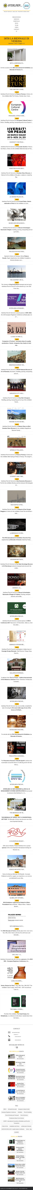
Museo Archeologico (16, 223)
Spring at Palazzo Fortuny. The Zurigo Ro (20, 1157)
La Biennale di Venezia (26, 1126)
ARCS (5, 1109)
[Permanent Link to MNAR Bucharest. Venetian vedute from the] (11, 1181)
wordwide (16, 1132)
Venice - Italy (29, 1129)
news (17, 65)
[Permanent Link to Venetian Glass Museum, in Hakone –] (11, 1086)
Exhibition (20, 1112)
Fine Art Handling (27, 1112)
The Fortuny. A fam (16, 89)
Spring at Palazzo (16, 450)
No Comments (20, 1058)
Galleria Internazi (16, 673)
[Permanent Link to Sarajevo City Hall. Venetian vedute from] (11, 1174)
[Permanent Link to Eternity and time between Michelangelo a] (11, 1150)
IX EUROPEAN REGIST (16, 841)
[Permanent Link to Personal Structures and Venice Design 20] (11, 1072)
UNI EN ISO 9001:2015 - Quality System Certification (13, 1129)
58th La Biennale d (16, 63)
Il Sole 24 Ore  (16, 336)
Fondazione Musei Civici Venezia (16, 1118)
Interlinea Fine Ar (16, 701)
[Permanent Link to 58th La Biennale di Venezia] (11, 1058)
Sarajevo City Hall (16, 393)
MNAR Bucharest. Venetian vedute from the (20, 1180)
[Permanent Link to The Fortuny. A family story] (11, 1065)
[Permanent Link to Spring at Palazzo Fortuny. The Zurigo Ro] (11, 1158)
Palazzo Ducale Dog (16, 251)
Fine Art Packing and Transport (12, 1115)
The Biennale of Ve (16, 812)
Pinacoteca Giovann (16, 756)
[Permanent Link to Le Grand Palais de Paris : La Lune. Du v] (11, 1093)
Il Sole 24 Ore (5, 1126)
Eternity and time (16, 476)
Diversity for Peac (16, 142)
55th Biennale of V (16, 926)
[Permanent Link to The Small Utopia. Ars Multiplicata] (11, 1143)
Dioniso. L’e (16, 588)
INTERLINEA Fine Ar (16, 616)
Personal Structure (16, 115)
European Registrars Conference (9, 1112)
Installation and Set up (14, 1126)
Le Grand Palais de (16, 197)
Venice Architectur (16, 869)
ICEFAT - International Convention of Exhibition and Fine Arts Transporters (16, 1122)
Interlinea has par (16, 729)
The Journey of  (16, 280)
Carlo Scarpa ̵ (16, 981)
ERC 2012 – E (16, 954)
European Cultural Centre (24, 1109)
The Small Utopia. (16, 1009)
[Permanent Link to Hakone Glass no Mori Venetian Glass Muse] (11, 1167)
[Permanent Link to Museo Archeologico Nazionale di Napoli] (11, 1100)
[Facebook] (15, 1047)
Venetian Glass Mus (16, 168)
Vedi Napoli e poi (16, 504)
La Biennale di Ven (16, 533)
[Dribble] (17, 1047)
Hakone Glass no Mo (16, 421)
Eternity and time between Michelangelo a (20, 1149)
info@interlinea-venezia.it (16, 1033)
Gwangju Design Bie (16, 644)
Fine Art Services (24, 1115)
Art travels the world (12, 1109)
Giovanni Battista (16, 559)
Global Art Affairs (16, 898)
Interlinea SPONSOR (16, 308)
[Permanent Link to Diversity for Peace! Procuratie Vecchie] (11, 1079)
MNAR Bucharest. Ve (16, 365)
